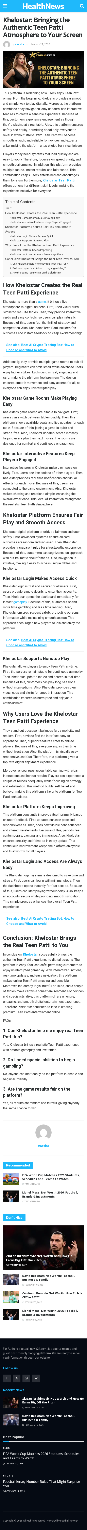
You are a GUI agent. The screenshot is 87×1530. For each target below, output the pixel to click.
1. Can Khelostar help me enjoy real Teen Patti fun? (39, 263)
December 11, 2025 (15, 1491)
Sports (8, 1475)
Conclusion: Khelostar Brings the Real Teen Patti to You (42, 259)
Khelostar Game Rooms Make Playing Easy (35, 217)
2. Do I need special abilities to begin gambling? (38, 268)
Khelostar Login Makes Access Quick (32, 236)
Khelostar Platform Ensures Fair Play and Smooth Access (38, 229)
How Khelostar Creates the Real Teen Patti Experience (41, 213)
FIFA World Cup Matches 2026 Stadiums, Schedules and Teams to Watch (51, 1177)
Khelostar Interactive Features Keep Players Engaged (40, 222)
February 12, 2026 (17, 1265)
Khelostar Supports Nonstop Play (29, 240)
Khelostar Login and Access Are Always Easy (36, 254)
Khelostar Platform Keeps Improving (31, 250)
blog (6, 1448)
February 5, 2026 (33, 1302)
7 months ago (32, 1184)
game (42, 302)
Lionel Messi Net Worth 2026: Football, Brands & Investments (50, 1194)
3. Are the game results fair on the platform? (35, 272)
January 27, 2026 (40, 44)
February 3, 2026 (33, 1320)
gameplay (20, 602)
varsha (19, 44)
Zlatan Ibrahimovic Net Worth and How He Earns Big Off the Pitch (39, 1258)
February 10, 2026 (33, 1285)
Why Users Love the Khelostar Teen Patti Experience (39, 245)
